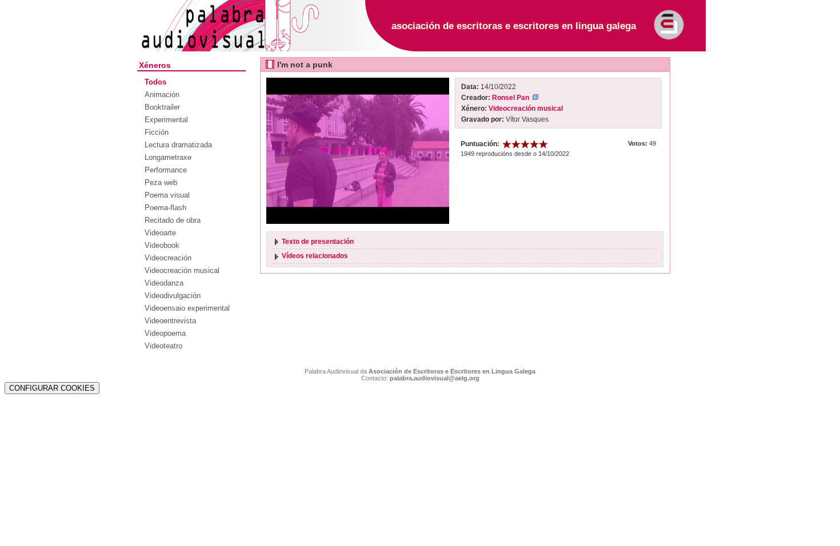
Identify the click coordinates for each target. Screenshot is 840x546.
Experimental (166, 119)
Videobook (162, 245)
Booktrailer (162, 107)
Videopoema (165, 333)
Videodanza (164, 283)
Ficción (157, 132)
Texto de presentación (318, 242)
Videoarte (160, 232)
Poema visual (167, 195)
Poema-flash (165, 207)
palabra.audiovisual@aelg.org (434, 378)
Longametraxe (168, 157)
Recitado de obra (173, 220)
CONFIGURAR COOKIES (52, 388)
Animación (162, 94)
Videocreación (168, 258)
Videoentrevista (170, 320)
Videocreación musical (182, 270)
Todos (155, 82)
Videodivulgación (173, 295)
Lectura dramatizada (178, 144)
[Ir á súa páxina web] (535, 98)
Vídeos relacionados (315, 256)
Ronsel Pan (510, 98)
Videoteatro (163, 346)
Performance (166, 170)
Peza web (161, 182)
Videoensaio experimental (187, 308)
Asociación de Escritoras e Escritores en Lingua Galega (452, 371)
